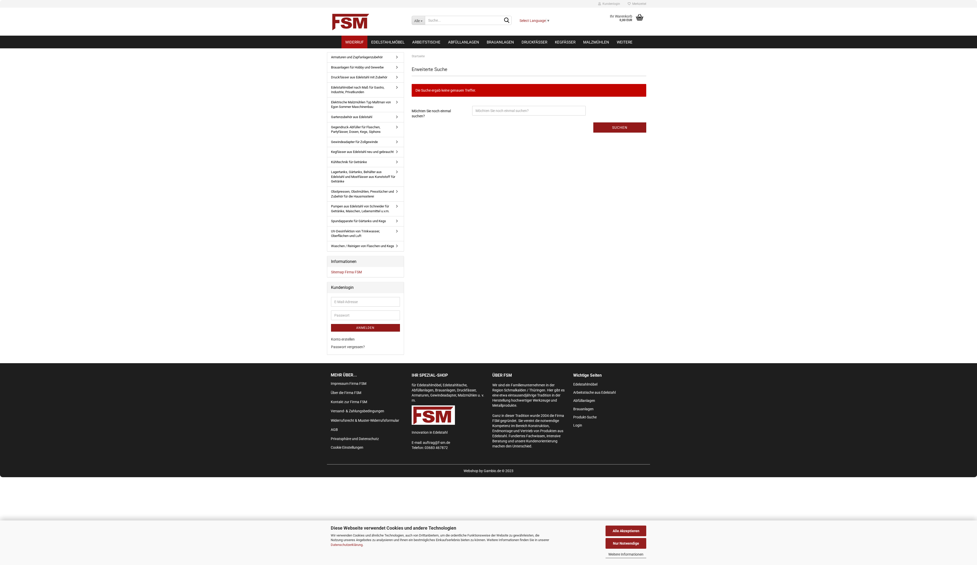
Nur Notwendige (626, 543)
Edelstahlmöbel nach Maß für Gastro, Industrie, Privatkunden (357, 90)
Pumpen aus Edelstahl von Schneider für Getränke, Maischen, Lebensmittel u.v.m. (360, 208)
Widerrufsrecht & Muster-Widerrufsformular (365, 420)
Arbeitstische (426, 42)
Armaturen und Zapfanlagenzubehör (357, 57)
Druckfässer (534, 42)
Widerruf (354, 42)
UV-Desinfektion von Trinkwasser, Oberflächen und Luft (355, 233)
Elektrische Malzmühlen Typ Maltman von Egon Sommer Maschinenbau (361, 104)
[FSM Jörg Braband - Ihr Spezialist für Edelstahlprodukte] (367, 22)
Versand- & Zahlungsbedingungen (357, 411)
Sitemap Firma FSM (346, 272)
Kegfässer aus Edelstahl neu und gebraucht (362, 152)
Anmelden (365, 328)
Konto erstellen (343, 339)
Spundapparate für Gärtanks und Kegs (358, 221)
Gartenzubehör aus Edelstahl (351, 117)
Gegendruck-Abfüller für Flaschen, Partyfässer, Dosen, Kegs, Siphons (356, 129)
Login (577, 425)
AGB (334, 430)
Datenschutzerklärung (347, 545)
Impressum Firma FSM (348, 384)
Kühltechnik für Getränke (349, 162)
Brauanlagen (500, 42)
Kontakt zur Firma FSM (349, 402)
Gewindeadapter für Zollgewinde (354, 142)
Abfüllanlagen (463, 42)
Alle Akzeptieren (626, 531)
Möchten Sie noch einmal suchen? (431, 113)
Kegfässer (565, 42)
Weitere (625, 42)
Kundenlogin (610, 4)
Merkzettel (638, 4)
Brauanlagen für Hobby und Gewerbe (357, 67)
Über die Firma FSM (346, 393)
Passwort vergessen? (348, 347)
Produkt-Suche (585, 417)
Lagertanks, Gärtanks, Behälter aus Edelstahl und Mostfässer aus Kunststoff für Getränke (363, 176)
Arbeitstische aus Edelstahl (594, 392)
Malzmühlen (596, 42)
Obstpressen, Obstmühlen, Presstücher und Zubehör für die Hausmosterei (362, 194)
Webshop (471, 471)
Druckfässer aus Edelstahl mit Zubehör (359, 77)
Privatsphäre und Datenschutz (355, 439)
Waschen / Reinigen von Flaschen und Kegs (362, 246)
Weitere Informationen (625, 554)
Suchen (619, 127)
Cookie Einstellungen (347, 447)
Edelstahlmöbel (388, 42)
